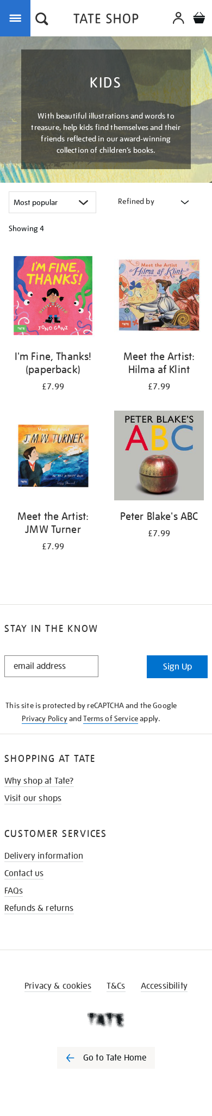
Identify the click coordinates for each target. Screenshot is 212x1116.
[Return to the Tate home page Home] (106, 20)
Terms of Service (110, 718)
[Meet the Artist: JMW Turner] (53, 457)
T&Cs (116, 986)
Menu (17, 17)
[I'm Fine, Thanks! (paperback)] (53, 297)
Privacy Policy (44, 718)
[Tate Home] (106, 1020)
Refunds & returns (39, 908)
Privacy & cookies (57, 986)
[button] (42, 20)
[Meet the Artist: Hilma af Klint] (159, 297)
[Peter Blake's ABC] (159, 457)
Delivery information (43, 856)
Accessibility (164, 986)
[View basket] (199, 19)
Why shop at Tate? (39, 781)
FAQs (13, 890)
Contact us (24, 873)
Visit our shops (32, 798)
